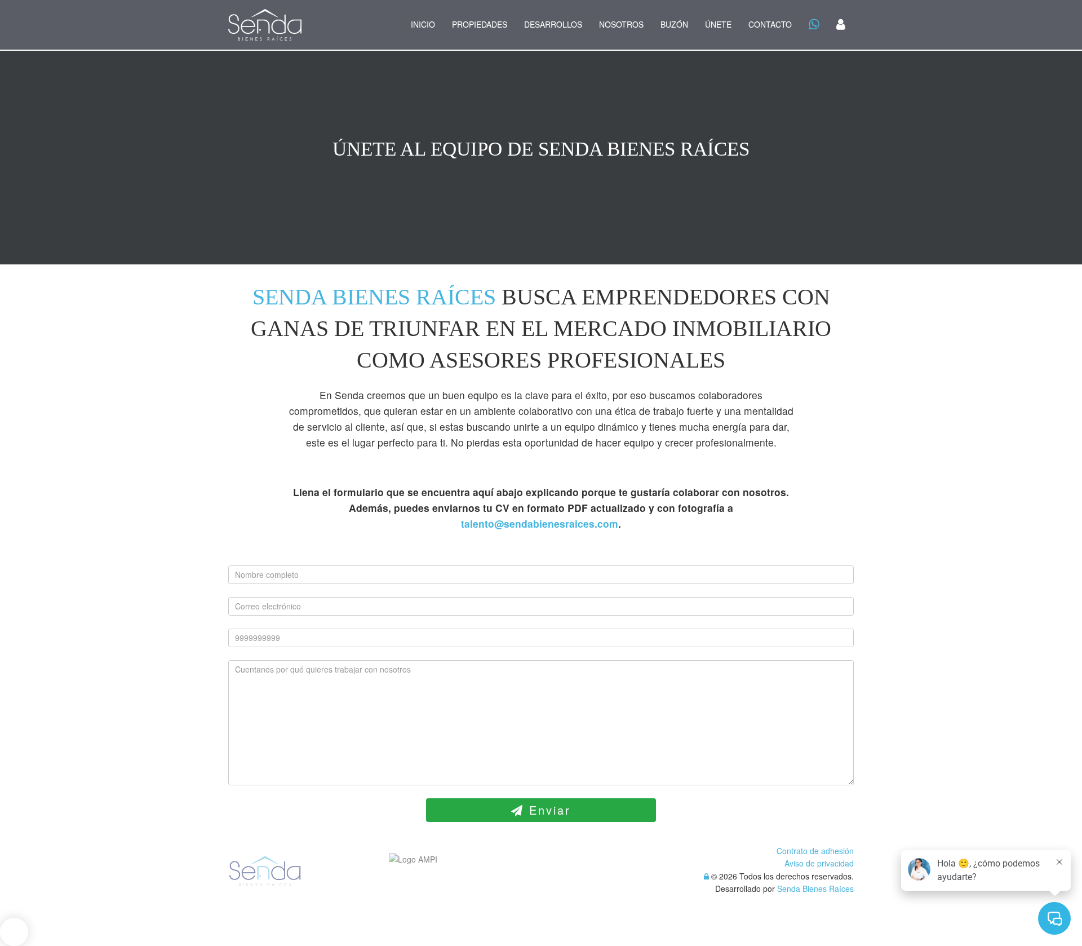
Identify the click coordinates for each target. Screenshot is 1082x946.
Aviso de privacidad (819, 863)
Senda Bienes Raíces (815, 888)
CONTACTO (770, 24)
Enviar (547, 810)
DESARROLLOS (553, 24)
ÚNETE (718, 24)
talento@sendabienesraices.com (539, 523)
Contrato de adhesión (815, 850)
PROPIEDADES (479, 24)
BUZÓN (674, 24)
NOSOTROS (621, 24)
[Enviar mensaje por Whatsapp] (814, 25)
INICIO (423, 24)
